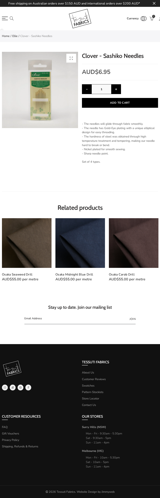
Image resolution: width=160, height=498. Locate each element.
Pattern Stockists (92, 392)
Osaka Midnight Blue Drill (21, 274)
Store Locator (90, 398)
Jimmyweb (108, 492)
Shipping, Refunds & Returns (20, 446)
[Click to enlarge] (71, 58)
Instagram (5, 387)
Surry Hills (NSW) (94, 427)
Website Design (87, 492)
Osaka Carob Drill (68, 274)
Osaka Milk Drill (120, 274)
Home (6, 36)
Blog (13, 387)
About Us (88, 372)
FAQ (5, 427)
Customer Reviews (94, 379)
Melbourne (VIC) (93, 451)
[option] (40, 90)
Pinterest (20, 387)
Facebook (28, 387)
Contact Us (89, 405)
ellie (15, 36)
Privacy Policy (10, 440)
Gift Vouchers (10, 433)
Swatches (88, 386)
